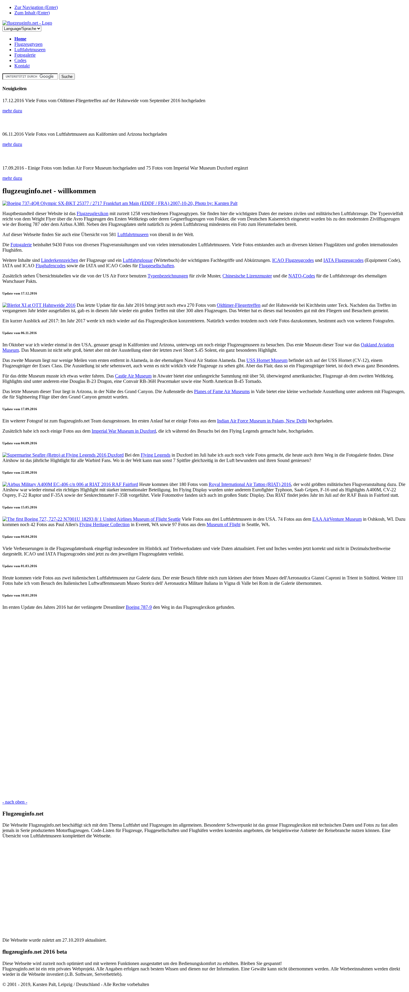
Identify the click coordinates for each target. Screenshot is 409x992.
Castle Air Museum (133, 375)
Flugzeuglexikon (92, 213)
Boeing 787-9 (139, 607)
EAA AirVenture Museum (337, 519)
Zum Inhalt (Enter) (32, 12)
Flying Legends (155, 455)
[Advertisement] (182, 705)
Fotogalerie (25, 55)
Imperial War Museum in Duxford (124, 431)
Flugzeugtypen (28, 44)
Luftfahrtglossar (138, 260)
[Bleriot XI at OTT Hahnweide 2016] (38, 305)
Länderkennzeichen (59, 260)
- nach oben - (14, 801)
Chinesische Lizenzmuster (247, 275)
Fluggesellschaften (156, 265)
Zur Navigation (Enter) (36, 7)
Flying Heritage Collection (104, 524)
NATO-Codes (301, 275)
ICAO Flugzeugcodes (293, 260)
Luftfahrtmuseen (30, 49)
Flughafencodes (51, 265)
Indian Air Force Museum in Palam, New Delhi (262, 420)
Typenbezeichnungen (168, 275)
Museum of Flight (223, 524)
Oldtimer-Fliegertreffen (238, 305)
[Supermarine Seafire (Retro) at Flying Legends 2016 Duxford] (63, 455)
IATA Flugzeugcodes (343, 260)
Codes (20, 60)
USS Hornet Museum (266, 360)
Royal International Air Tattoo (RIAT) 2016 (250, 484)
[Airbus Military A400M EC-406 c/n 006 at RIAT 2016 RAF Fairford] (70, 484)
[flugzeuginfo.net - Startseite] (27, 22)
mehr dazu (12, 110)
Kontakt (22, 65)
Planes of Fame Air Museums (222, 391)
